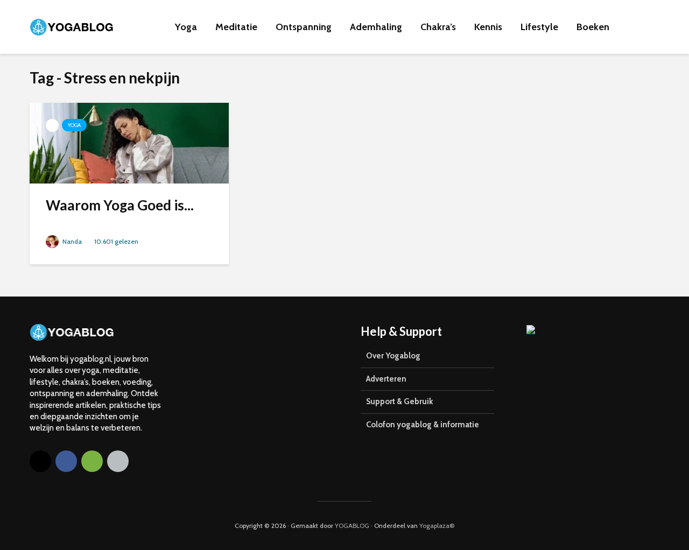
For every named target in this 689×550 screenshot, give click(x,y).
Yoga (186, 27)
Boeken (592, 27)
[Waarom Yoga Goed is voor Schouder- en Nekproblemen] (129, 142)
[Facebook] (66, 461)
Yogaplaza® (437, 525)
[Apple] (118, 461)
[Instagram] (40, 461)
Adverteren (386, 379)
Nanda (71, 241)
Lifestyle (539, 27)
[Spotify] (92, 461)
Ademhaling (376, 27)
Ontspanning (304, 27)
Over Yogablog (393, 356)
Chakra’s (438, 27)
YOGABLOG (352, 525)
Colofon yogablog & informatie (422, 424)
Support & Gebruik (399, 401)
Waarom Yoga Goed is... (120, 205)
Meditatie (236, 27)
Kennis (488, 27)
